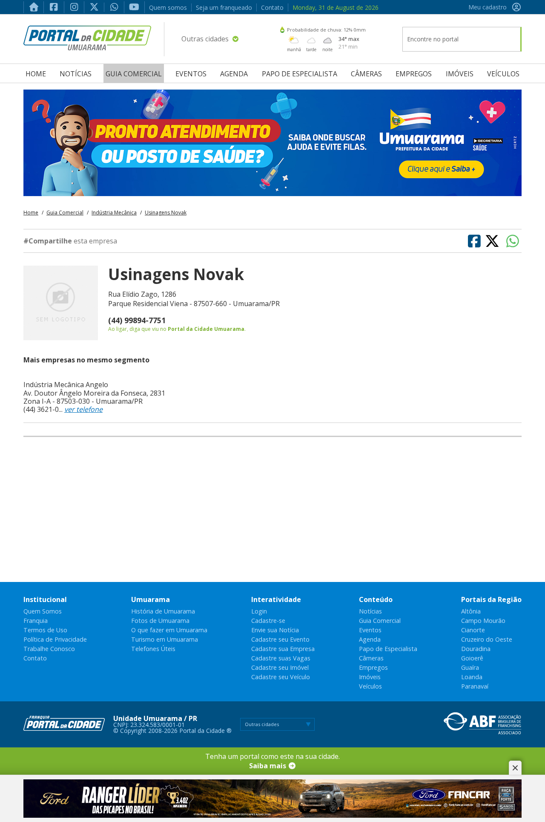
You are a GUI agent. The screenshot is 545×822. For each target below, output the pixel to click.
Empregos (414, 73)
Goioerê (472, 658)
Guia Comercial (134, 73)
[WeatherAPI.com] (282, 29)
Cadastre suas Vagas (280, 658)
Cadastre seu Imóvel (280, 667)
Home (36, 73)
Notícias (76, 73)
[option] (272, 143)
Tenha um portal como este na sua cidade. (272, 761)
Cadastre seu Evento (280, 639)
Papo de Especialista (299, 73)
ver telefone (83, 409)
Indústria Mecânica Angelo (65, 384)
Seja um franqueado (224, 7)
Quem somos (168, 7)
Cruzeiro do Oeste (486, 639)
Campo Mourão (483, 620)
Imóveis (459, 73)
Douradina (475, 649)
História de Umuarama (163, 611)
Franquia (35, 620)
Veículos (503, 73)
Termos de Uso (45, 630)
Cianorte (473, 630)
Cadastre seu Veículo (280, 677)
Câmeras (366, 73)
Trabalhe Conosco (49, 649)
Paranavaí (474, 686)
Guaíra (470, 667)
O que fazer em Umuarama (169, 630)
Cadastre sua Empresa (283, 649)
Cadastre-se (268, 620)
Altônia (471, 611)
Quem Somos (42, 611)
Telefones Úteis (153, 649)
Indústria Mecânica (114, 212)
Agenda (234, 73)
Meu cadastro (487, 7)
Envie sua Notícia (275, 630)
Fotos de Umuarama (160, 620)
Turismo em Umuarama (164, 639)
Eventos (191, 73)
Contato (272, 7)
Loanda (471, 677)
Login (259, 611)
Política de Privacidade (55, 639)
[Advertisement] (272, 509)
